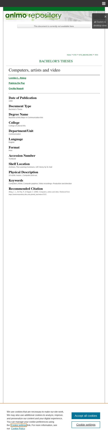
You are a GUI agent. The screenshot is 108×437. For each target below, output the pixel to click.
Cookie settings (18, 425)
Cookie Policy (18, 428)
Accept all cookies (86, 415)
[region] (54, 420)
